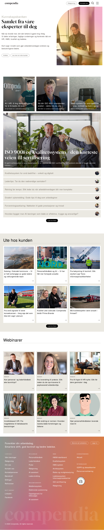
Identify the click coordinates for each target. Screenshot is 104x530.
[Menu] (97, 3)
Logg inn (94, 443)
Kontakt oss (84, 3)
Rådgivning (71, 3)
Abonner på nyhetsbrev (79, 443)
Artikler (5, 55)
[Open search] (92, 3)
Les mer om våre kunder (20, 55)
